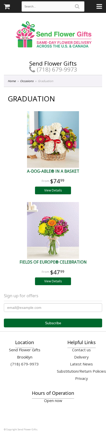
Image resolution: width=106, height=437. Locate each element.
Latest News (81, 363)
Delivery (81, 357)
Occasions (26, 81)
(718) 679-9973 (56, 69)
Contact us (81, 349)
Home (12, 81)
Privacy (81, 378)
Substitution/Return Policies (81, 371)
